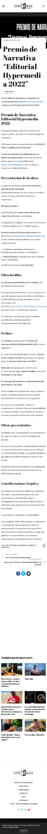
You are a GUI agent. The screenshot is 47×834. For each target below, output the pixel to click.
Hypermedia (10, 91)
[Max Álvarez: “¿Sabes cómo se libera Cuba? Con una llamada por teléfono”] (11, 669)
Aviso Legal (23, 786)
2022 (7, 545)
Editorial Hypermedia (32, 101)
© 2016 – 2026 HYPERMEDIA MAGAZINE (23, 804)
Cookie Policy (13, 827)
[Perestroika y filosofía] (35, 725)
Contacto (24, 793)
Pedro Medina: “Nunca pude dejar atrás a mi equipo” (10, 737)
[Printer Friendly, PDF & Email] (44, 545)
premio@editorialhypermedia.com (27, 236)
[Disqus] (23, 615)
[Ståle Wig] (35, 669)
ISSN (23, 797)
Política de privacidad (23, 783)
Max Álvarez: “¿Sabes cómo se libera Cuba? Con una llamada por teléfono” (10, 682)
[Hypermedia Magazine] (23, 6)
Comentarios (23, 790)
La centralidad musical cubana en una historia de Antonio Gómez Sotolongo (35, 710)
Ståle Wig (29, 679)
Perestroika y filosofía (34, 735)
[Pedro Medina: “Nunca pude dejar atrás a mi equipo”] (11, 725)
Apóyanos (23, 800)
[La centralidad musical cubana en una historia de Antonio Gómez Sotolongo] (35, 697)
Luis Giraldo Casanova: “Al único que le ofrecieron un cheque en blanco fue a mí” (11, 710)
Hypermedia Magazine (13, 164)
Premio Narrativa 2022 (11, 40)
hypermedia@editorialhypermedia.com (28, 306)
